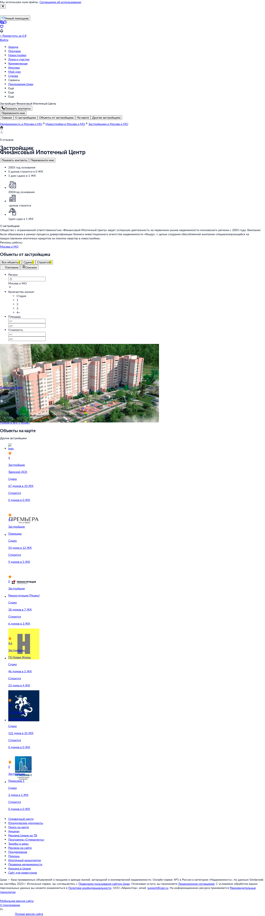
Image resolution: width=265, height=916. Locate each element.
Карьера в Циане (19, 868)
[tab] (6, 117)
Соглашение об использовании (60, 2)
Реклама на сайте (20, 848)
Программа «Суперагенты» (26, 839)
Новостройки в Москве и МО (65, 124)
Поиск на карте (18, 827)
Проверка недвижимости (25, 864)
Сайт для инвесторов (22, 872)
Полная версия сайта (29, 914)
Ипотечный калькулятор (24, 860)
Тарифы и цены (18, 844)
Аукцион (13, 831)
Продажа (14, 51)
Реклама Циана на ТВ (22, 835)
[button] (136, 283)
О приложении (10, 905)
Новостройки (17, 55)
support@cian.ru (157, 888)
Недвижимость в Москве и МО (21, 124)
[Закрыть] (3, 6)
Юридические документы (25, 823)
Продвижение (17, 852)
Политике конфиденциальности (89, 888)
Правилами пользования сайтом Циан (104, 884)
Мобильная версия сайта (17, 901)
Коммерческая (18, 63)
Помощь (14, 856)
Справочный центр (21, 819)
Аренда (13, 47)
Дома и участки (18, 59)
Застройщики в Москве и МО (108, 124)
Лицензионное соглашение (196, 884)
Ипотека (14, 67)
